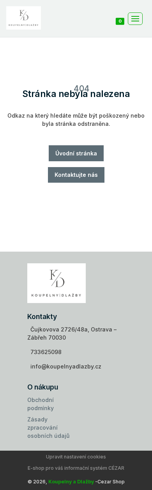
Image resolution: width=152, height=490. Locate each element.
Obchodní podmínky (40, 404)
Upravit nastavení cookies (76, 457)
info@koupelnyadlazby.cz (65, 366)
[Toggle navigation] (135, 18)
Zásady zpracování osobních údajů (48, 427)
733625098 (46, 352)
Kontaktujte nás (76, 174)
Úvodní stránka (76, 153)
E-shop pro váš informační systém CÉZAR (76, 468)
